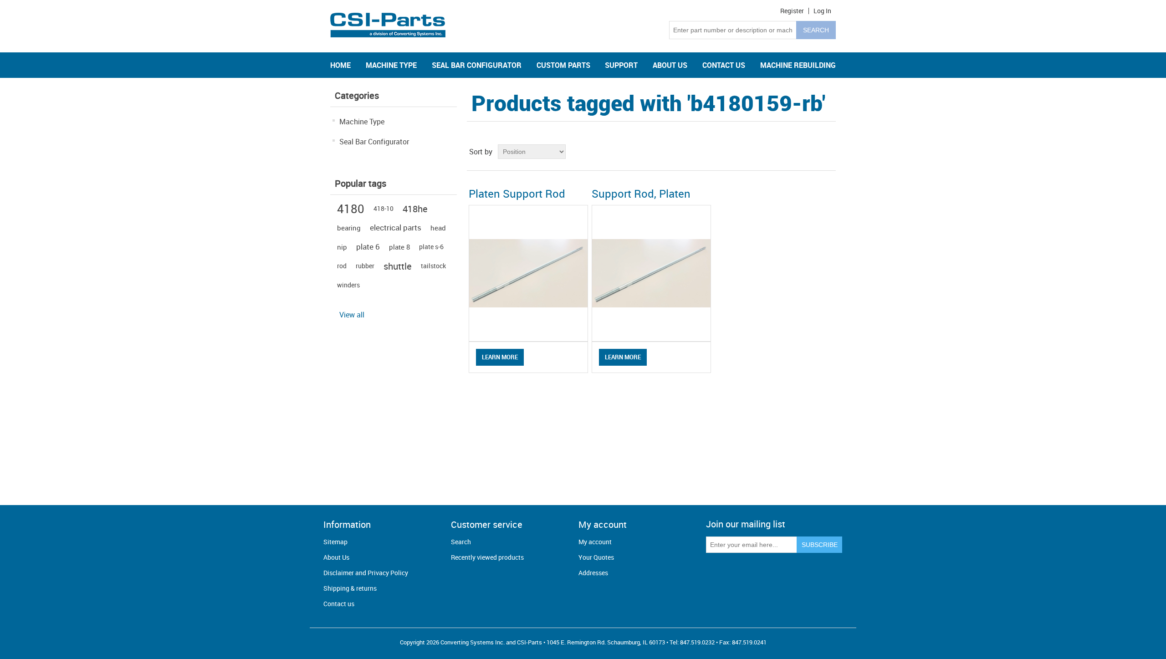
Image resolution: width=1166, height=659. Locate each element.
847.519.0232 (697, 642)
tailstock (433, 265)
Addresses (593, 572)
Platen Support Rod (517, 193)
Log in (822, 11)
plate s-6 (431, 246)
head (438, 227)
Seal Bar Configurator (374, 142)
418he (415, 208)
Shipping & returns (350, 588)
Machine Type (361, 122)
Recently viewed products (487, 557)
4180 (350, 208)
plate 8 (399, 246)
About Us (336, 557)
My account (595, 541)
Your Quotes (596, 557)
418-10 (383, 208)
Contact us (338, 603)
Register (792, 11)
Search (461, 541)
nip (342, 246)
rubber (365, 265)
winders (348, 285)
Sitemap (335, 541)
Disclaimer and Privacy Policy (365, 572)
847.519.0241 (749, 642)
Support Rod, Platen (641, 193)
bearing (349, 227)
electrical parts (395, 227)
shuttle (398, 266)
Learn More (500, 357)
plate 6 (368, 246)
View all (351, 315)
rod (342, 265)
